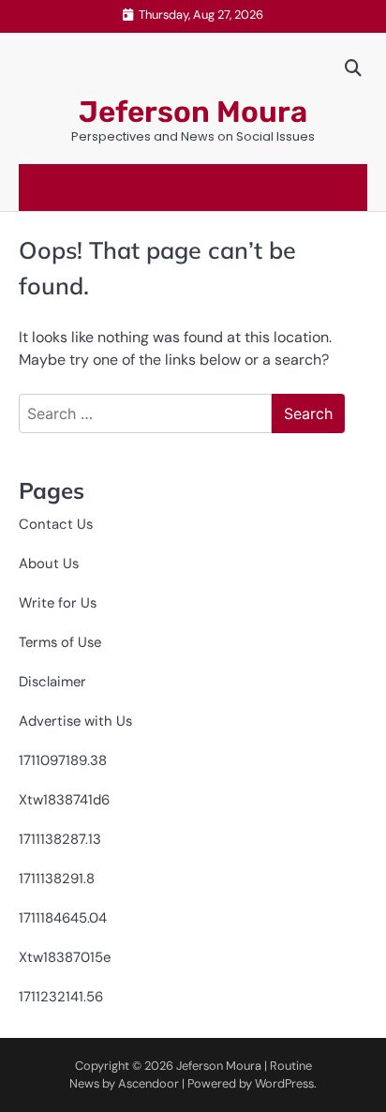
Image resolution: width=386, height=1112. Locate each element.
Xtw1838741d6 (64, 799)
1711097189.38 (63, 760)
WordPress (284, 1083)
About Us (49, 563)
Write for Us (57, 603)
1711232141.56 (61, 996)
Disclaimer (52, 681)
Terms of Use (60, 642)
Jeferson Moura (193, 112)
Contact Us (56, 524)
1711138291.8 (57, 878)
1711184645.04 (63, 918)
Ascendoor (148, 1083)
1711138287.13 (60, 839)
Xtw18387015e (65, 957)
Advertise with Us (75, 721)
